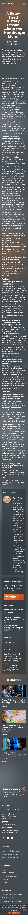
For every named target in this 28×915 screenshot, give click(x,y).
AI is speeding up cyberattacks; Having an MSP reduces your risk (13, 627)
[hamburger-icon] (24, 4)
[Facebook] (10, 643)
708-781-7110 (6, 818)
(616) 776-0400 (11, 832)
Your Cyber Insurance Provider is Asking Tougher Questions (14, 619)
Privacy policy (16, 912)
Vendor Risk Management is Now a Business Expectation (13, 611)
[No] (25, 910)
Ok (10, 912)
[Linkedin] (6, 643)
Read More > (5, 707)
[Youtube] (14, 643)
